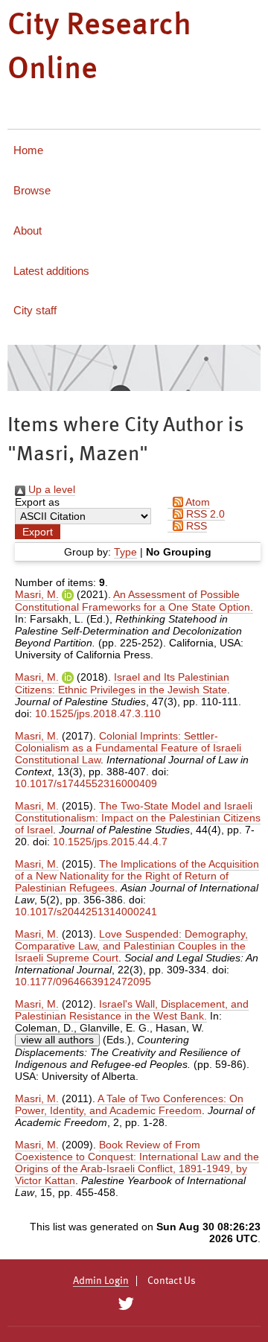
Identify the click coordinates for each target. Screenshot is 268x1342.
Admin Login (101, 1281)
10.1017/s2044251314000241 (86, 912)
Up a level (50, 489)
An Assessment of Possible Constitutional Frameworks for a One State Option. (134, 600)
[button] (37, 531)
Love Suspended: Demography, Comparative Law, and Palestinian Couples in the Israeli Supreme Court (131, 946)
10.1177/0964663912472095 (83, 982)
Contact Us (171, 1281)
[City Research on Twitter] (125, 1304)
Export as (37, 502)
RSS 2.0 (204, 514)
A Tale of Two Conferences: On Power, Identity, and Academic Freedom (129, 1104)
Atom (196, 502)
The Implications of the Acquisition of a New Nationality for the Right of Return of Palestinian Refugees (137, 876)
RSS (195, 526)
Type (125, 552)
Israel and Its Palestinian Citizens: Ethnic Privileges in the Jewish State (122, 683)
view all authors (57, 1040)
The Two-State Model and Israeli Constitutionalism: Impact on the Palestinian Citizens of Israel (138, 818)
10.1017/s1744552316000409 (86, 783)
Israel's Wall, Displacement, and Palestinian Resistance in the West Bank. (132, 1010)
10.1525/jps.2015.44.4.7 (110, 842)
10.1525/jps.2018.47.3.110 (98, 713)
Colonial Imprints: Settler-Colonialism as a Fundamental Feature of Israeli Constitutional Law (128, 748)
